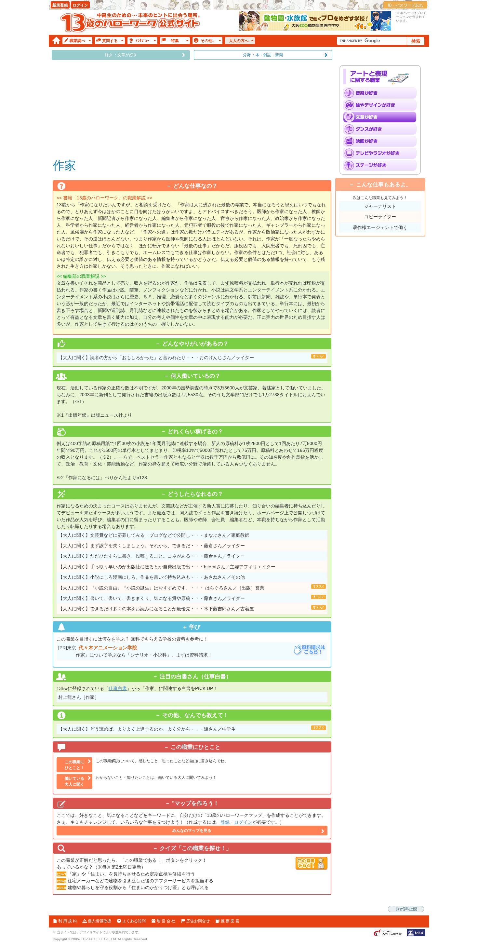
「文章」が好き (382, 117)
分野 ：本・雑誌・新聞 (263, 55)
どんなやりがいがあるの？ (195, 344)
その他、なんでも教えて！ (195, 715)
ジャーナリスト (380, 206)
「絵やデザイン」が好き (382, 105)
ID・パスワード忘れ (405, 5)
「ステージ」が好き (382, 165)
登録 (225, 822)
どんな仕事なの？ (195, 186)
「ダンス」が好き (382, 129)
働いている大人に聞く (74, 781)
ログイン (80, 5)
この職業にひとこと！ (74, 765)
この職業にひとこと (195, 747)
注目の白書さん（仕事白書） (196, 676)
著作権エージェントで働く (380, 227)
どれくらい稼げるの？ (195, 431)
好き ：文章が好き (121, 55)
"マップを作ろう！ (195, 803)
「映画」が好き (382, 141)
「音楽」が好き (382, 93)
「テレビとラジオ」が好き (382, 153)
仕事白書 (118, 688)
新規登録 (60, 5)
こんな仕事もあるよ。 (383, 185)
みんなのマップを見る (191, 830)
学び (195, 627)
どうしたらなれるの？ (195, 494)
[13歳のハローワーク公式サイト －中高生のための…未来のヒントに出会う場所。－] (131, 22)
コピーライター (380, 216)
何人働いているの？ (195, 376)
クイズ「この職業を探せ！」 (196, 848)
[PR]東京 (135, 651)
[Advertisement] (192, 108)
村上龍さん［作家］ (78, 697)
